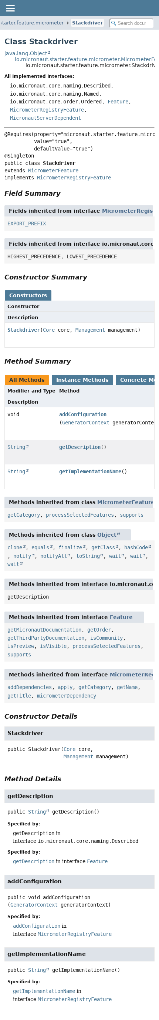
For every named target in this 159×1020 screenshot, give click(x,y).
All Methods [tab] (26, 380)
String (16, 447)
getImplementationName (90, 471)
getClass (103, 547)
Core (49, 330)
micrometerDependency (66, 696)
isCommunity (106, 638)
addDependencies (29, 687)
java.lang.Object (25, 53)
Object (106, 535)
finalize (70, 547)
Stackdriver (87, 23)
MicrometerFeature (53, 170)
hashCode (136, 547)
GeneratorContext (85, 422)
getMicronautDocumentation (44, 630)
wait (115, 556)
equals (40, 547)
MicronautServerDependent (45, 118)
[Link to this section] (66, 193)
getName (127, 687)
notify (22, 556)
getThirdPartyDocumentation (45, 638)
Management (90, 330)
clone (14, 547)
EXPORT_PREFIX (26, 223)
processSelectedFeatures (80, 515)
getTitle (19, 696)
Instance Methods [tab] (82, 380)
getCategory (23, 515)
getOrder (99, 630)
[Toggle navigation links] (10, 8)
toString (88, 556)
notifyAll (53, 556)
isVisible (53, 646)
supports (131, 515)
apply (65, 687)
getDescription (80, 447)
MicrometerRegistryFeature (47, 110)
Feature (118, 102)
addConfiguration (82, 414)
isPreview (20, 646)
